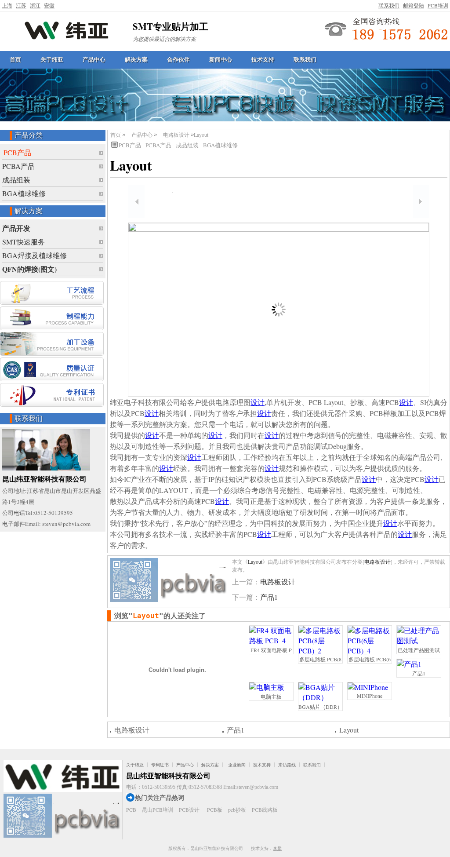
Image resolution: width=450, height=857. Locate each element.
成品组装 (16, 179)
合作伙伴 (178, 59)
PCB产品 (17, 152)
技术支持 (262, 59)
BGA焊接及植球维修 (34, 255)
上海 (7, 5)
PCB (131, 809)
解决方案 (136, 59)
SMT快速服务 (23, 241)
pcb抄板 (237, 809)
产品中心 (94, 59)
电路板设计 (176, 134)
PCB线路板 (265, 809)
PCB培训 (438, 5)
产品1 (269, 597)
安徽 (49, 5)
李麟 (277, 848)
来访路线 (287, 764)
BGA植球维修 (24, 193)
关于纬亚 (51, 59)
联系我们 (388, 5)
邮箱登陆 (413, 5)
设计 (257, 402)
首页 (15, 59)
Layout (255, 561)
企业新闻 (237, 764)
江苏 (21, 5)
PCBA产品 (18, 166)
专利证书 (160, 764)
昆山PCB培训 (157, 809)
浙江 (35, 5)
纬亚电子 (67, 29)
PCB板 (214, 809)
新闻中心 (220, 59)
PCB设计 (189, 809)
